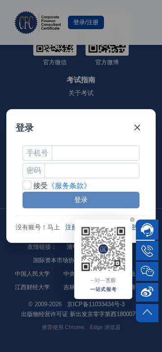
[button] (132, 219)
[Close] (137, 127)
